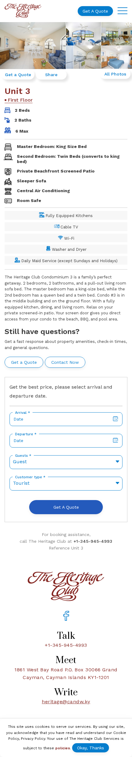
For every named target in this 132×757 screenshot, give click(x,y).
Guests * (23, 455)
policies (62, 748)
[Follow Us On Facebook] (66, 617)
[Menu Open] (122, 10)
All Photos (115, 74)
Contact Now (65, 362)
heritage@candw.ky (66, 702)
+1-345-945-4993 (92, 541)
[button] (66, 462)
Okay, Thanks (90, 747)
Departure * (26, 434)
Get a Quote (95, 11)
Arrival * (22, 412)
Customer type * (30, 477)
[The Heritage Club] (23, 11)
